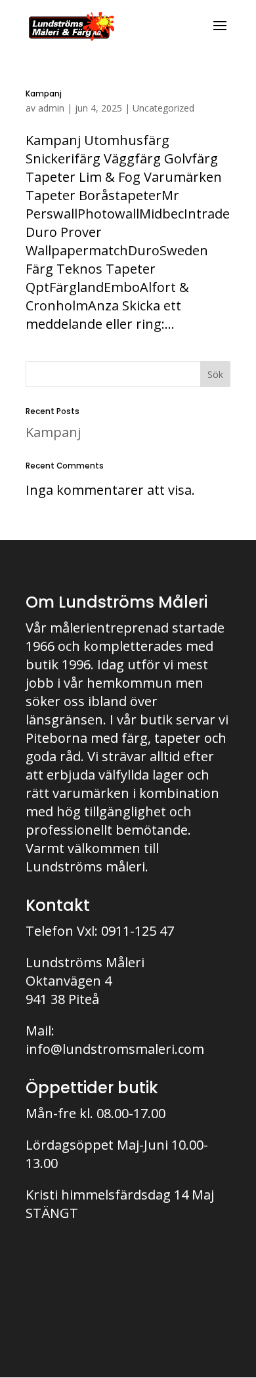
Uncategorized (163, 108)
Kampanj (44, 94)
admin (51, 108)
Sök (215, 374)
